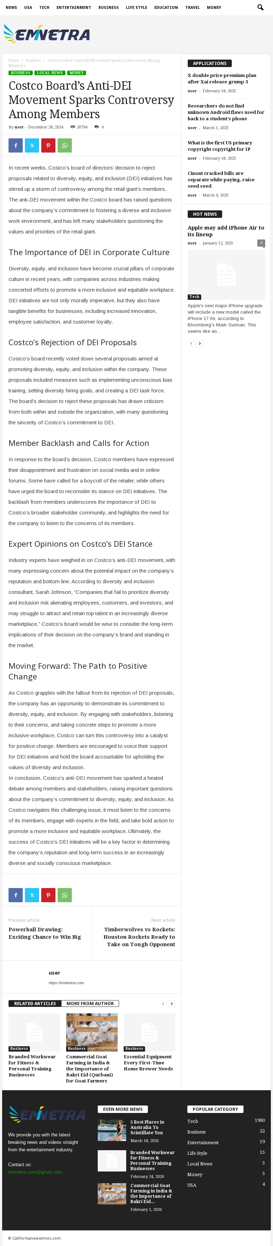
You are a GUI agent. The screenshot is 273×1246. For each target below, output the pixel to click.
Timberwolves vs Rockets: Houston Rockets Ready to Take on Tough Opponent (139, 937)
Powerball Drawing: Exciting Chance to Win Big (45, 933)
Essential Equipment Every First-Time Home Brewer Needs (148, 1062)
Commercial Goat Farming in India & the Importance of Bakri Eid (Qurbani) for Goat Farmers (89, 1069)
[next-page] (171, 1003)
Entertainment (74, 7)
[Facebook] (16, 145)
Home (14, 60)
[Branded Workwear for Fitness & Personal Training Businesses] (34, 1032)
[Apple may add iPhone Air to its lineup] (226, 275)
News (11, 7)
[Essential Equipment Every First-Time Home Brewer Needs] (149, 1032)
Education (166, 7)
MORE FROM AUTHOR (90, 1003)
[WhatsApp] (65, 145)
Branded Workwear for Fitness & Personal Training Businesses (152, 1160)
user (19, 127)
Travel (192, 7)
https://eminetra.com (66, 983)
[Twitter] (32, 145)
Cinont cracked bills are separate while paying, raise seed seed (221, 180)
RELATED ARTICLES (35, 1003)
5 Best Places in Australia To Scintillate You (147, 1127)
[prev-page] (163, 1003)
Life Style (136, 7)
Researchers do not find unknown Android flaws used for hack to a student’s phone (226, 112)
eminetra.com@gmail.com (35, 1172)
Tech (44, 7)
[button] (260, 8)
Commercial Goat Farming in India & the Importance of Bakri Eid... (151, 1193)
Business (108, 7)
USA (28, 7)
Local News (50, 73)
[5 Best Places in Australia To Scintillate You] (112, 1130)
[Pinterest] (48, 145)
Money (214, 7)
